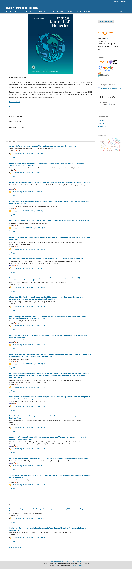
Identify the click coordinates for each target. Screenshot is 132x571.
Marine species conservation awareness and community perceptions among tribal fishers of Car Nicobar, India (48, 458)
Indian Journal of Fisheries (22, 7)
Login (124, 1)
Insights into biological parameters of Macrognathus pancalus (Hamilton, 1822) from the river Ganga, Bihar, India (49, 182)
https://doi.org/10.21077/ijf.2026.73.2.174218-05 (28, 228)
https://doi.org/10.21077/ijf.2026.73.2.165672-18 (28, 485)
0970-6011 (109, 39)
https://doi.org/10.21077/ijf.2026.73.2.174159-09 (28, 306)
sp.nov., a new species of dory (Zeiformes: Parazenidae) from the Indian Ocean (43, 146)
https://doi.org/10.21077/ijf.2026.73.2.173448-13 (28, 387)
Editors (11, 106)
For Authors (101, 123)
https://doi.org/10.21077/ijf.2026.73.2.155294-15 (28, 427)
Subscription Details (57, 11)
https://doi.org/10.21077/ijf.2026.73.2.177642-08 (28, 287)
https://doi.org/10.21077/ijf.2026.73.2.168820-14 (28, 406)
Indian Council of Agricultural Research (66, 561)
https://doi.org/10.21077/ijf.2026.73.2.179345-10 (28, 326)
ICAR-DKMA (77, 566)
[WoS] (113, 64)
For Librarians (102, 126)
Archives (30, 11)
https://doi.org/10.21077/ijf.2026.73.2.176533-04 (28, 211)
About (87, 11)
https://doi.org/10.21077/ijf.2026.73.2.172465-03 (28, 192)
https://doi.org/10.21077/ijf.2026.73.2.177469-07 (28, 268)
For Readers (101, 120)
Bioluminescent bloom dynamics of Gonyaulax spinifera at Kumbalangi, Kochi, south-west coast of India (46, 259)
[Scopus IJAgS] (103, 64)
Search (121, 11)
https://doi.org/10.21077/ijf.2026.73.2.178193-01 (28, 153)
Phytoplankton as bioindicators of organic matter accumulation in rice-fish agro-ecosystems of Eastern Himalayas (50, 220)
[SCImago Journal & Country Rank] (110, 88)
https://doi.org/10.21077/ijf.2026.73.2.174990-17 (28, 466)
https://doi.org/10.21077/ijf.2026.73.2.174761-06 (28, 249)
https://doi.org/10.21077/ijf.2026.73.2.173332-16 (28, 449)
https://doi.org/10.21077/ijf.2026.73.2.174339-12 (28, 364)
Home (10, 11)
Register (115, 1)
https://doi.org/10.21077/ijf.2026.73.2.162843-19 (28, 518)
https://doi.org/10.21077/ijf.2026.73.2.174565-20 (28, 537)
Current (19, 11)
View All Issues (14, 548)
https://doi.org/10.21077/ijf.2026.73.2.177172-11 (28, 345)
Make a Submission (105, 21)
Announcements (75, 11)
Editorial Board (42, 11)
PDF (13, 157)
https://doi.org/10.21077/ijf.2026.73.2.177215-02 (28, 173)
